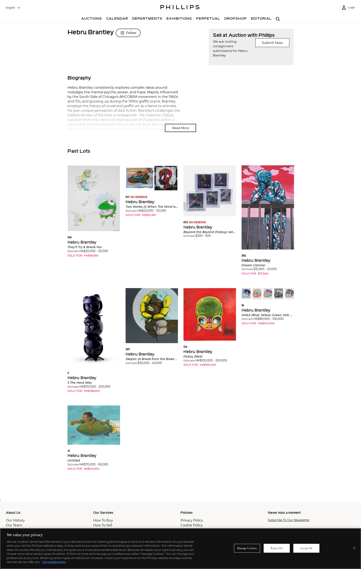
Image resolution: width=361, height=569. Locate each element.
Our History (15, 520)
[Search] (278, 19)
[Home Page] (180, 7)
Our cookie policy (54, 562)
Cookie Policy (191, 525)
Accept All (306, 548)
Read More (180, 128)
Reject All (276, 548)
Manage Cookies (247, 548)
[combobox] (13, 7)
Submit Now (272, 43)
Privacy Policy (191, 520)
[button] (93, 214)
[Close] (354, 548)
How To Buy (103, 520)
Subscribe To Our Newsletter (289, 520)
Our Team (14, 525)
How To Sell (102, 525)
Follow (131, 33)
